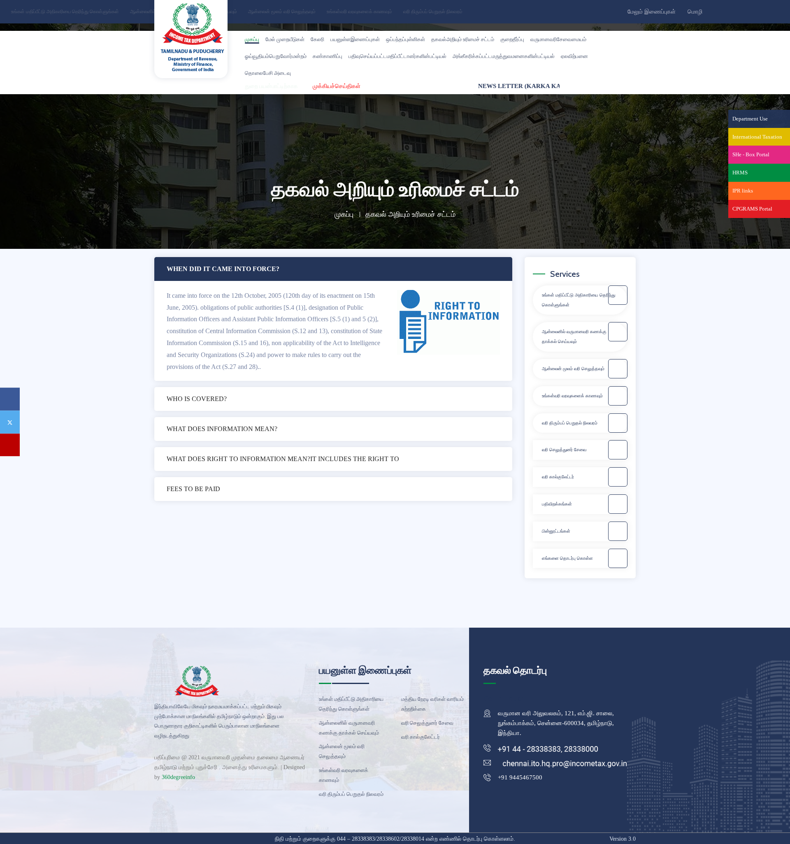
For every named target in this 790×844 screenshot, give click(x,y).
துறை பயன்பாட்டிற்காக (271, 86)
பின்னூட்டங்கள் (556, 531)
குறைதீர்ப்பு (512, 39)
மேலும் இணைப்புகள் (652, 12)
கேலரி (317, 39)
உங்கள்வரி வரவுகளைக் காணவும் (358, 11)
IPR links (742, 191)
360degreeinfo (178, 777)
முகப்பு (252, 39)
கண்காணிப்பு (327, 56)
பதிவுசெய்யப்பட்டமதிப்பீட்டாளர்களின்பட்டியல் (397, 56)
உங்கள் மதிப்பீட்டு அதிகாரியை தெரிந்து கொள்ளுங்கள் (64, 11)
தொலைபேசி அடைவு (268, 73)
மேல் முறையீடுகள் (284, 39)
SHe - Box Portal (750, 154)
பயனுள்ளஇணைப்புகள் (355, 39)
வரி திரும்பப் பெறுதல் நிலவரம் (432, 11)
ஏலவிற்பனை (574, 56)
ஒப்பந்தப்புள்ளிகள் (405, 39)
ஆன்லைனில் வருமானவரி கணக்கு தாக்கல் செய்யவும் (574, 336)
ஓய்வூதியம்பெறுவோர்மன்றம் (276, 56)
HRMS (740, 172)
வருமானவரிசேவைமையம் (558, 39)
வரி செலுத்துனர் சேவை (564, 449)
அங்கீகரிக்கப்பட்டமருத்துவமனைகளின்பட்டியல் (504, 56)
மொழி (696, 12)
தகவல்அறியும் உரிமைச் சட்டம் (462, 39)
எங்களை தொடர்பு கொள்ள (567, 558)
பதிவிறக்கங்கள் (557, 503)
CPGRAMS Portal (752, 209)
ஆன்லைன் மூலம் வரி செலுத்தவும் (281, 11)
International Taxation (757, 137)
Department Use (750, 119)
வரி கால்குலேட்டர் (558, 476)
